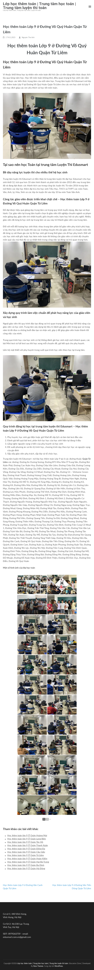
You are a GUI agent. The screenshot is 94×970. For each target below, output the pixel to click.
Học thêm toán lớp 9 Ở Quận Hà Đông (26, 869)
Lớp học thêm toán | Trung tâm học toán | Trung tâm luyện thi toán (39, 5)
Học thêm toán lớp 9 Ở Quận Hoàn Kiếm (27, 859)
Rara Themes (38, 966)
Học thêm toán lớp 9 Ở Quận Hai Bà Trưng (28, 862)
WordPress (59, 966)
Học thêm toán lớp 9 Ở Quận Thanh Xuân (27, 845)
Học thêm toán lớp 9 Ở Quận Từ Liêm (25, 855)
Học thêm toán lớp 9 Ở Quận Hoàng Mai (27, 836)
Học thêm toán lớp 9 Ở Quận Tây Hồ (25, 842)
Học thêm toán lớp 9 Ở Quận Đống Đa (26, 849)
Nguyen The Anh (28, 37)
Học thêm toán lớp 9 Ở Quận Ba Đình (25, 865)
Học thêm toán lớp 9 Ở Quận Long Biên (26, 839)
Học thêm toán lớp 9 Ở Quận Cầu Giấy (26, 852)
